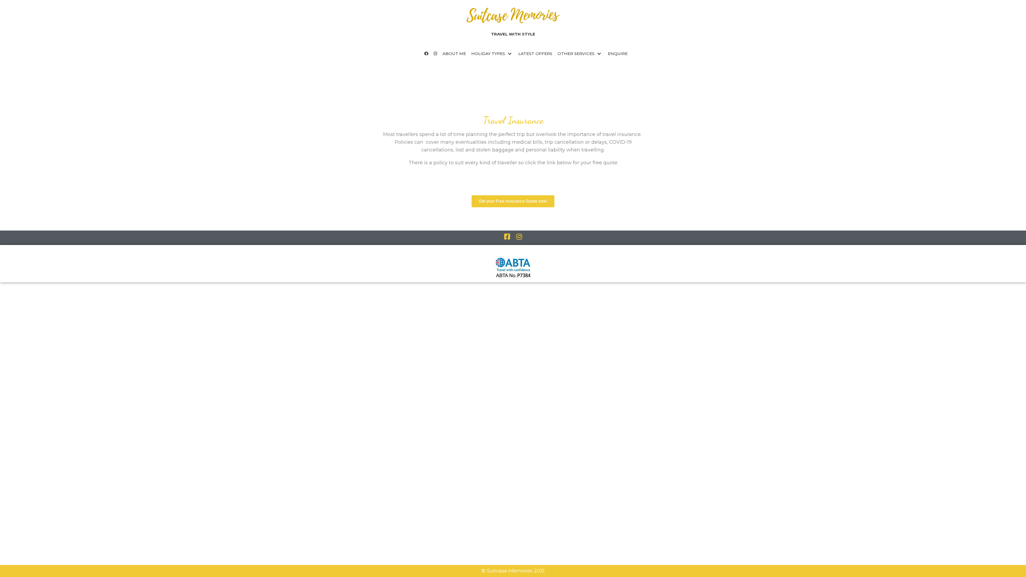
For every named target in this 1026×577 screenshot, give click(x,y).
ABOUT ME (454, 53)
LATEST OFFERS (535, 53)
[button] (513, 201)
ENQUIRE (618, 53)
